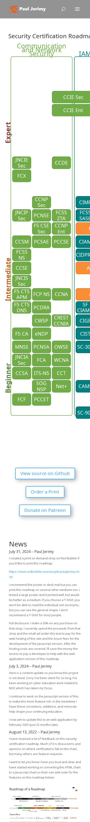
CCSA (21, 373)
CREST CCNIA (62, 320)
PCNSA (41, 346)
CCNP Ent (62, 228)
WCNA (61, 360)
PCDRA (41, 307)
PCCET (41, 399)
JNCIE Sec (22, 163)
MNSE (22, 346)
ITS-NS (41, 373)
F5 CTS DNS (22, 307)
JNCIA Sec (22, 360)
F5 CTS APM (22, 294)
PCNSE (41, 215)
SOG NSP (42, 386)
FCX (21, 175)
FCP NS (41, 294)
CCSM (22, 241)
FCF (22, 399)
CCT (61, 373)
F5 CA (21, 333)
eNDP (41, 333)
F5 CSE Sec (42, 228)
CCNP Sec (42, 202)
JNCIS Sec (22, 281)
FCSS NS (22, 255)
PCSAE (41, 241)
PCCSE (61, 241)
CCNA (61, 294)
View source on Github (45, 473)
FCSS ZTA (62, 215)
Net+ (61, 386)
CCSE (22, 267)
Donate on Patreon (45, 510)
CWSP (41, 320)
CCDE (61, 162)
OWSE (61, 346)
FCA (41, 360)
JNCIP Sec (22, 215)
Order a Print (45, 492)
